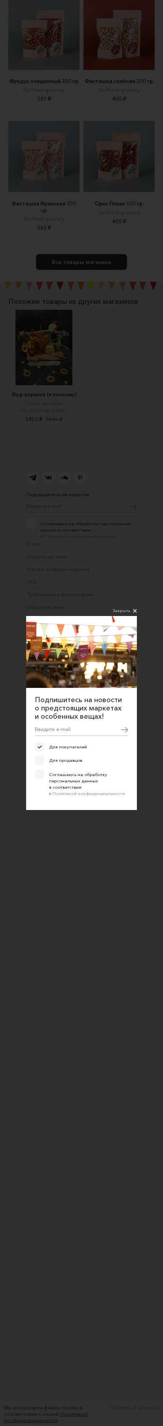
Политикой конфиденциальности (89, 793)
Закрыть (121, 610)
